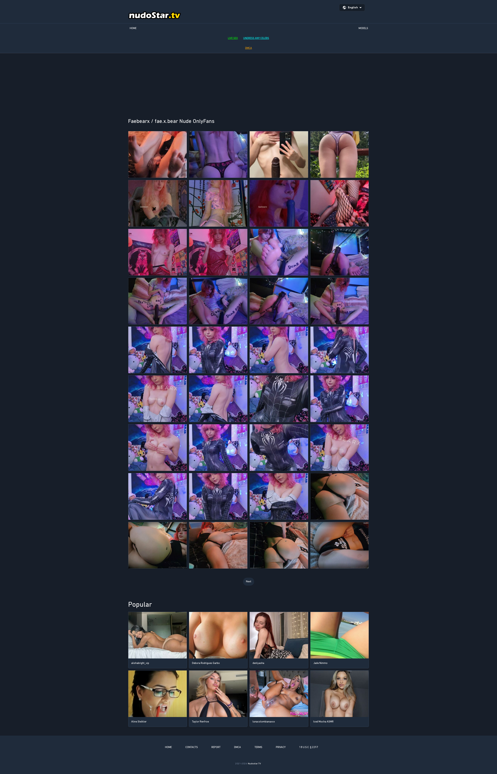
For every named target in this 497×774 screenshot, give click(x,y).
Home (133, 28)
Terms (258, 747)
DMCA (248, 48)
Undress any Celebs (256, 38)
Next (248, 581)
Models (363, 28)
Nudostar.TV (254, 763)
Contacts (191, 747)
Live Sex (233, 38)
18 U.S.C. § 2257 (308, 747)
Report (216, 747)
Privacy (281, 747)
